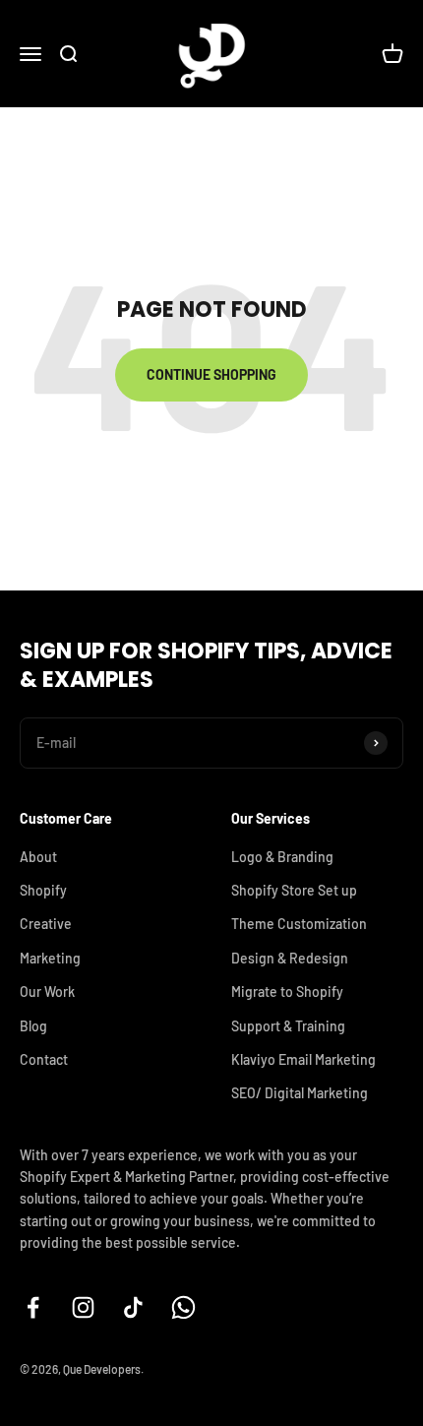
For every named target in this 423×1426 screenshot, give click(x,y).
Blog (33, 1026)
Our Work (47, 991)
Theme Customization (299, 923)
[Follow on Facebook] (33, 1307)
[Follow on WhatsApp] (183, 1307)
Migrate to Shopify (287, 991)
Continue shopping (211, 374)
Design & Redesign (289, 958)
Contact (44, 1059)
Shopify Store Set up (294, 890)
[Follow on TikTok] (133, 1307)
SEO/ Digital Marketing (299, 1093)
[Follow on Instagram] (83, 1307)
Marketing (50, 958)
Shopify (43, 890)
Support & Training (288, 1026)
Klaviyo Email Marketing (303, 1059)
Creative (46, 923)
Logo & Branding (282, 856)
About (38, 856)
